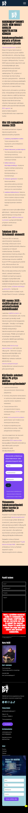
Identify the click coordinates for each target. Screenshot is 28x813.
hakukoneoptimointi (17, 517)
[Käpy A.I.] (11, 3)
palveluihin (7, 289)
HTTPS (18, 412)
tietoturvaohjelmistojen (10, 363)
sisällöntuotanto (14, 313)
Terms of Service (6, 637)
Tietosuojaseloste (7, 719)
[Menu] (24, 3)
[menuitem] (24, 3)
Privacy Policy (23, 636)
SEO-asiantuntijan (16, 440)
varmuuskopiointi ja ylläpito (16, 417)
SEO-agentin (6, 108)
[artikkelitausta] (14, 15)
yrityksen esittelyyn (18, 286)
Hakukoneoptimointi (9, 47)
